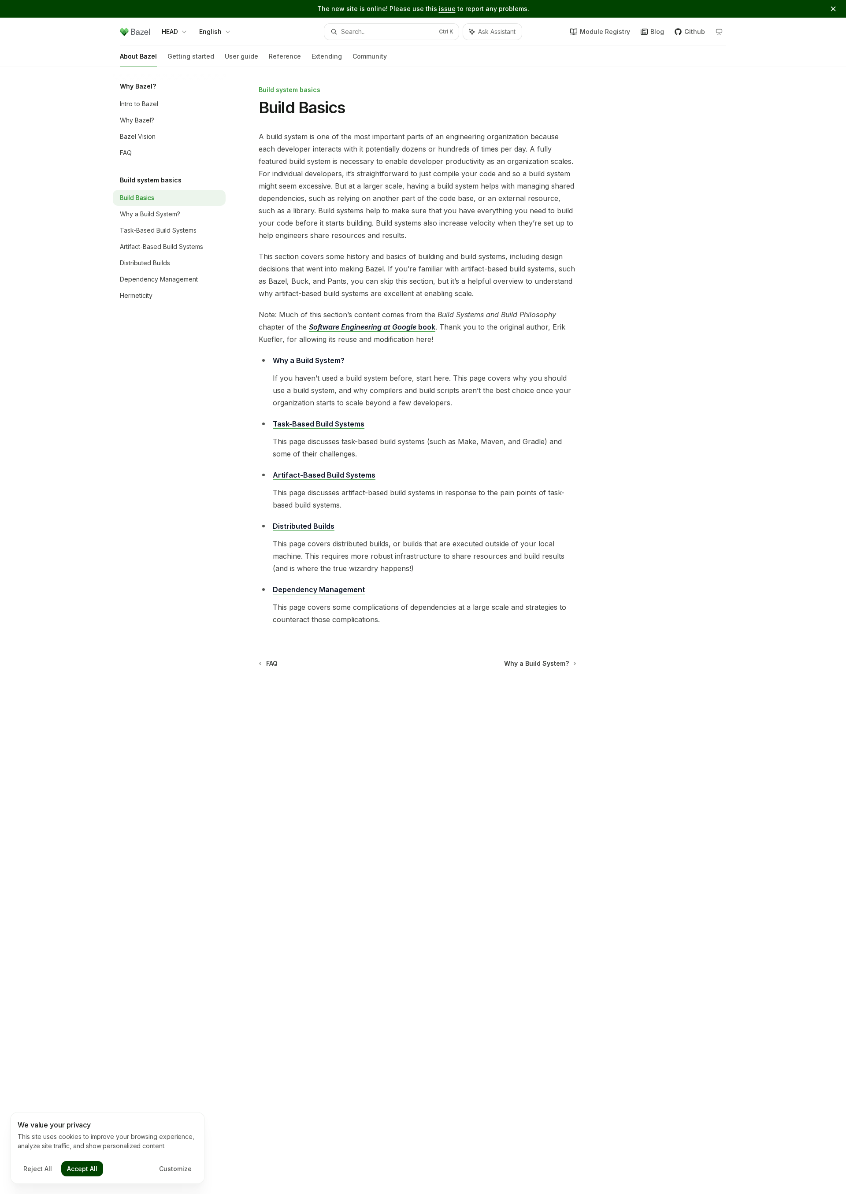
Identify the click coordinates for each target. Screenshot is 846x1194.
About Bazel (138, 56)
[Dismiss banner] (833, 9)
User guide (241, 56)
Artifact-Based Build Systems (324, 475)
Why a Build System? (309, 360)
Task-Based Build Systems (318, 423)
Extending (327, 56)
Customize (175, 1168)
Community (369, 56)
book (372, 327)
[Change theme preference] (719, 32)
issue (447, 8)
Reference (285, 56)
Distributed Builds (303, 526)
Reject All (37, 1168)
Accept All (82, 1168)
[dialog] (107, 1148)
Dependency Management (319, 589)
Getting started (190, 56)
